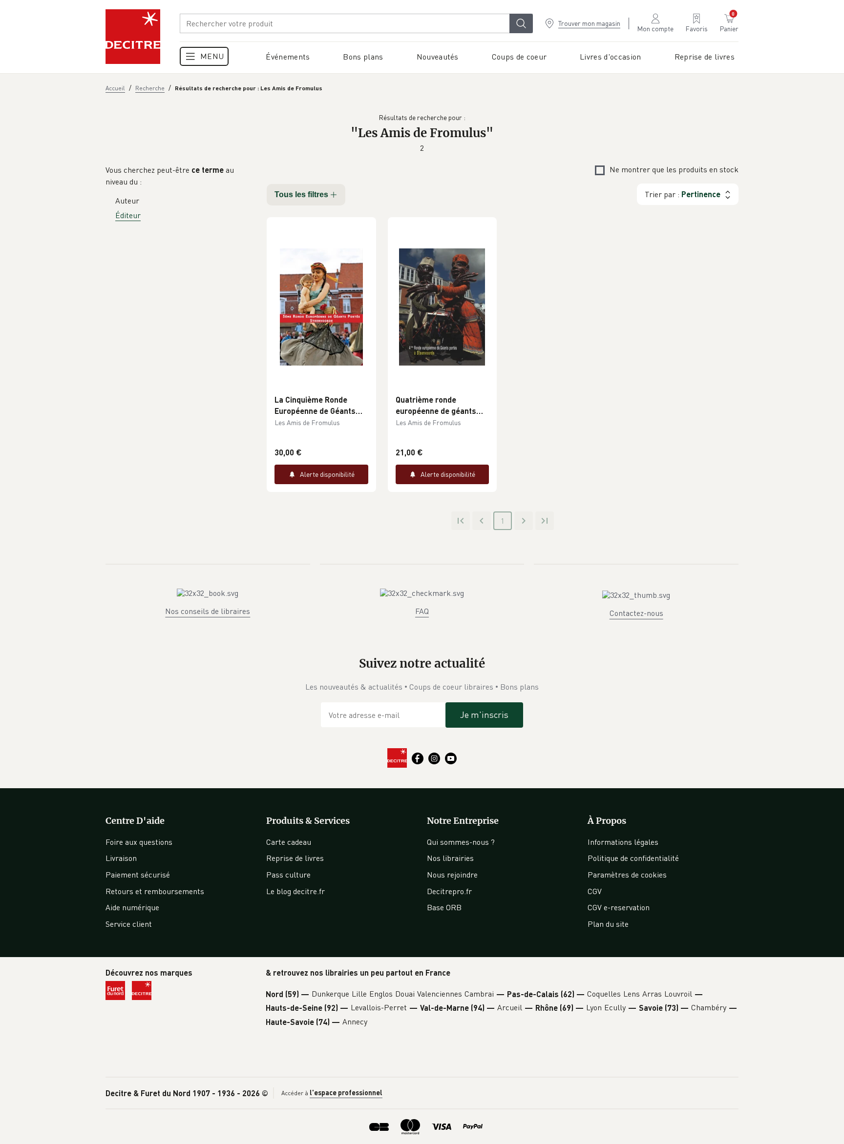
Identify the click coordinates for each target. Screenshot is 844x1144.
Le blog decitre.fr (295, 891)
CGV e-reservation (619, 907)
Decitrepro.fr (449, 891)
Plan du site (608, 924)
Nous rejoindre (452, 874)
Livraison (121, 858)
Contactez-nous (636, 613)
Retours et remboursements (155, 891)
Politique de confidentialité (633, 858)
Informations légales (623, 842)
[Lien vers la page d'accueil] (133, 36)
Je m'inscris (484, 714)
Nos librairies (450, 858)
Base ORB (444, 907)
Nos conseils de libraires (207, 611)
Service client (129, 924)
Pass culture (288, 874)
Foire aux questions (139, 842)
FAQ (422, 611)
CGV (595, 891)
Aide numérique (132, 907)
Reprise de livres (295, 858)
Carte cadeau (288, 842)
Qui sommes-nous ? (461, 842)
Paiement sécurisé (138, 874)
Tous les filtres (301, 194)
